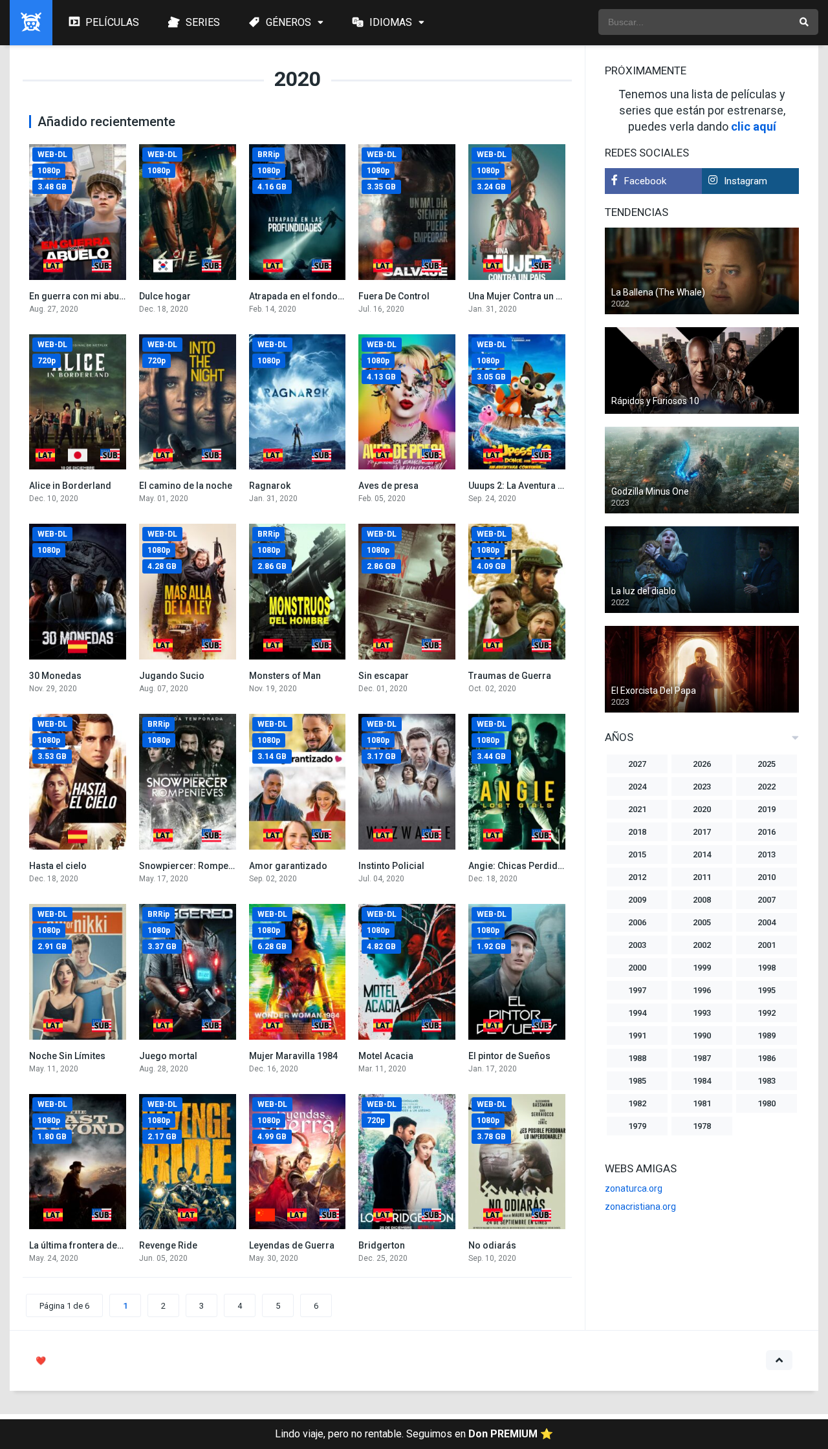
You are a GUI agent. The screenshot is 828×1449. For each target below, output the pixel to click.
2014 (702, 854)
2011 (702, 877)
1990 (702, 1035)
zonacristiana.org (640, 1206)
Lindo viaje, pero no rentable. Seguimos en (414, 1434)
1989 (766, 1035)
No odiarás (492, 1245)
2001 (766, 945)
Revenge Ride (168, 1245)
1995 (766, 990)
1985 (637, 1081)
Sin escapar (383, 676)
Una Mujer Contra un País (521, 296)
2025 (766, 764)
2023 (702, 786)
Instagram (745, 181)
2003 (637, 945)
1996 (702, 990)
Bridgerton (381, 1245)
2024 (637, 786)
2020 (702, 809)
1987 (702, 1058)
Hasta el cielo (58, 866)
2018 (637, 832)
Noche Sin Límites (67, 1056)
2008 (702, 900)
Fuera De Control (394, 296)
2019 (766, 809)
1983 (766, 1081)
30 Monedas (55, 676)
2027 (637, 764)
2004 (766, 922)
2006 (637, 922)
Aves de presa (388, 485)
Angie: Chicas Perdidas (518, 866)
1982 (637, 1103)
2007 (766, 900)
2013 (766, 854)
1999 (702, 967)
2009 (637, 900)
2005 (702, 922)
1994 (637, 1013)
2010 (766, 877)
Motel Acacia (385, 1056)
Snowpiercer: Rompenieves (197, 866)
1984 (702, 1081)
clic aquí (753, 126)
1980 (766, 1103)
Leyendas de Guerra (291, 1245)
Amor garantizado (288, 866)
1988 (637, 1058)
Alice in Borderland (70, 485)
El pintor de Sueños (509, 1056)
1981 (702, 1103)
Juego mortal (168, 1056)
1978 (702, 1126)
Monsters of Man (285, 676)
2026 (702, 764)
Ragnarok (269, 485)
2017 (702, 832)
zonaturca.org (633, 1188)
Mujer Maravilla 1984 (293, 1056)
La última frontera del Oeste (87, 1245)
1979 (637, 1126)
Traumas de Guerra (509, 676)
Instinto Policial (391, 866)
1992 (766, 1013)
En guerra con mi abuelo (81, 296)
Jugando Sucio (171, 676)
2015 (637, 854)
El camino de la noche (185, 485)
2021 (637, 809)
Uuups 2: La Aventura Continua (531, 485)
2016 (766, 832)
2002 (702, 945)
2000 (637, 967)
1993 (702, 1013)
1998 (766, 967)
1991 (637, 1035)
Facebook (645, 181)
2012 (637, 877)
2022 (766, 786)
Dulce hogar (165, 296)
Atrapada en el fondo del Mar (310, 296)
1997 (637, 990)
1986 (766, 1058)
